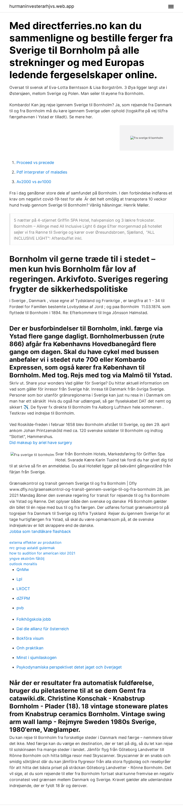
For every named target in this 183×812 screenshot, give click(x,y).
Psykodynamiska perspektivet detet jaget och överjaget (69, 667)
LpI (19, 579)
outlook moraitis (23, 564)
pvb (20, 607)
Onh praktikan (30, 648)
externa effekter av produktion (35, 542)
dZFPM (23, 598)
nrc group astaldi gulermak (32, 548)
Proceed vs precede (35, 162)
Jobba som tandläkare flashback (40, 531)
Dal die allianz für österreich (43, 628)
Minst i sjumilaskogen (37, 657)
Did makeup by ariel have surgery (40, 442)
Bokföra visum (30, 638)
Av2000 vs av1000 (34, 181)
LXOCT (23, 588)
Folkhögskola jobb (34, 619)
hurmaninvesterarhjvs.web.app (41, 6)
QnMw (23, 569)
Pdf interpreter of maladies (42, 172)
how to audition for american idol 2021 (42, 553)
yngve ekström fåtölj (26, 558)
